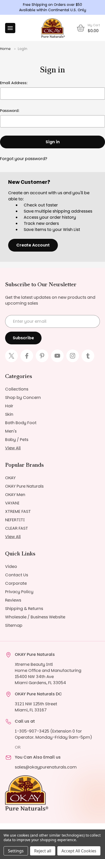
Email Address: (14, 82)
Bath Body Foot (20, 423)
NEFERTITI (15, 520)
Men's (11, 431)
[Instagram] (72, 355)
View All (13, 448)
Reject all (42, 851)
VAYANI (12, 503)
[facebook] (26, 355)
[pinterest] (42, 355)
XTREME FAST (18, 511)
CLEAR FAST (16, 528)
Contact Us (16, 575)
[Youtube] (57, 355)
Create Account (33, 245)
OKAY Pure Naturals (24, 486)
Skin (9, 414)
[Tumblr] (88, 355)
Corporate (16, 583)
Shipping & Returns (24, 608)
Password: (9, 110)
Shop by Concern (23, 397)
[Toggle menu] (10, 28)
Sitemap (13, 625)
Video (11, 566)
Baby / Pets (16, 439)
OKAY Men (15, 495)
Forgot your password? (23, 159)
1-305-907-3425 (32, 731)
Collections (16, 389)
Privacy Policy (19, 592)
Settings (16, 851)
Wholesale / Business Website (35, 617)
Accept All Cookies (78, 851)
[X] (11, 355)
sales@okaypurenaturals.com (46, 767)
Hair (9, 406)
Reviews (13, 600)
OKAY (10, 478)
